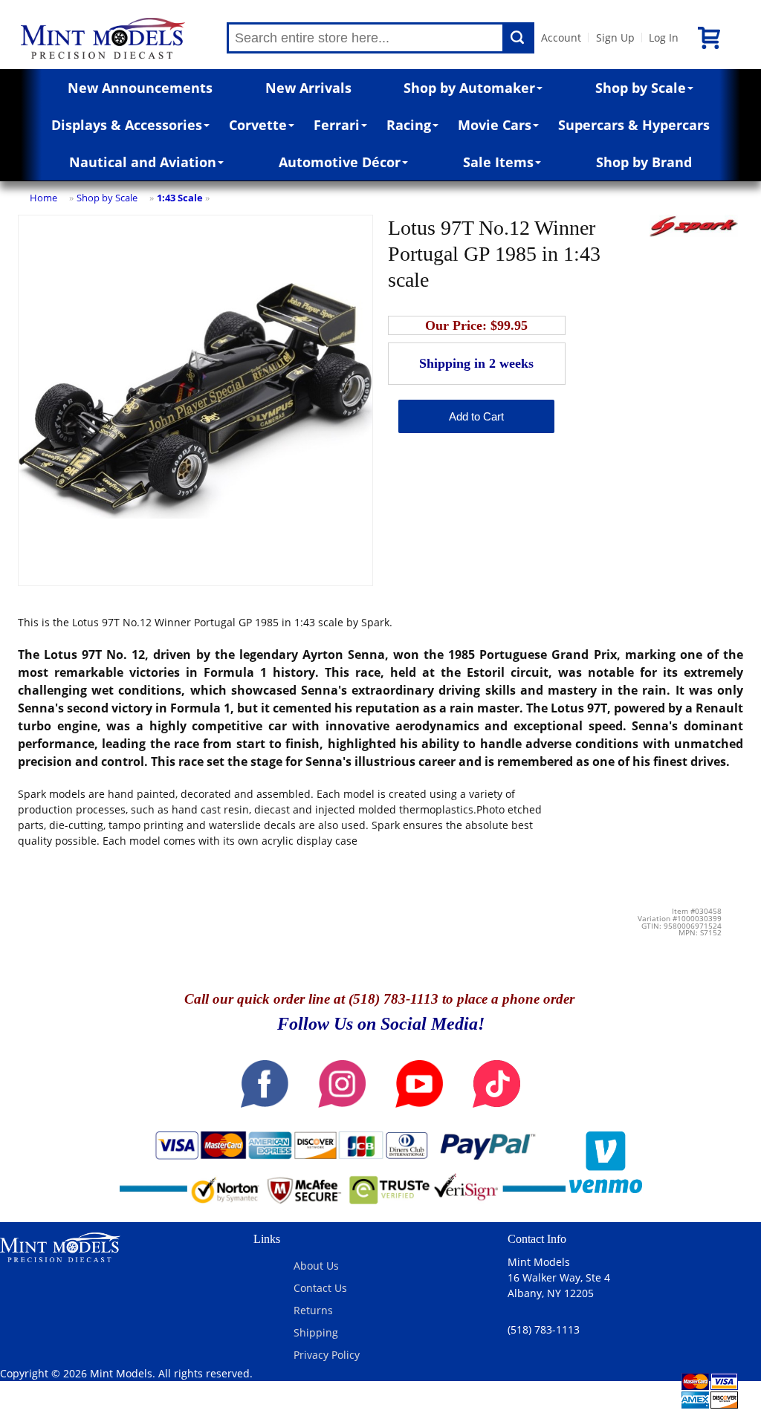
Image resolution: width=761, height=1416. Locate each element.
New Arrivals (308, 88)
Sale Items (498, 162)
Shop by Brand (644, 162)
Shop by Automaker (469, 88)
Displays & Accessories (126, 125)
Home (43, 197)
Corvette (258, 125)
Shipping (316, 1332)
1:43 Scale (180, 197)
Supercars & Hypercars (634, 125)
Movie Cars (494, 125)
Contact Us (320, 1288)
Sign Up (615, 37)
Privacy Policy (327, 1355)
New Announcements (140, 88)
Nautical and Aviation (142, 162)
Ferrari (337, 125)
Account (561, 37)
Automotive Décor (340, 162)
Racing (408, 125)
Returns (313, 1310)
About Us (316, 1266)
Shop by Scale (640, 88)
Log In (664, 37)
